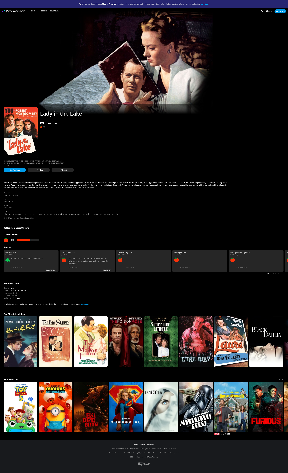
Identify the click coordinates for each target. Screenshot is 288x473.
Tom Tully (41, 214)
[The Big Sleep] (55, 341)
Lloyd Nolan (33, 214)
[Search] (262, 11)
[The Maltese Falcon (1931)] (91, 341)
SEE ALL (281, 380)
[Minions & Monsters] (55, 407)
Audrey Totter (23, 214)
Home (33, 11)
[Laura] (231, 341)
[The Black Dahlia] (266, 341)
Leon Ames (49, 214)
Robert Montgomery (11, 195)
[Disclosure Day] (161, 407)
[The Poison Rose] (126, 341)
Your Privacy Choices (151, 453)
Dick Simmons (70, 214)
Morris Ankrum (81, 214)
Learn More (84, 304)
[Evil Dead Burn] (91, 407)
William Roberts (100, 214)
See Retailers (15, 170)
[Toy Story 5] (20, 407)
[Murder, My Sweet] (20, 341)
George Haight (9, 201)
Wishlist (64, 170)
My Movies (55, 11)
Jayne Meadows (59, 214)
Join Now (205, 4)
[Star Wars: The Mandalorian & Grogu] (196, 407)
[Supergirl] (126, 407)
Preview (40, 170)
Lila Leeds (90, 214)
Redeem (43, 11)
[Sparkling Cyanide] (161, 341)
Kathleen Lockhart (113, 214)
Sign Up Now (280, 11)
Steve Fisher (8, 208)
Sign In (269, 11)
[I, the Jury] (196, 341)
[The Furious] (266, 407)
